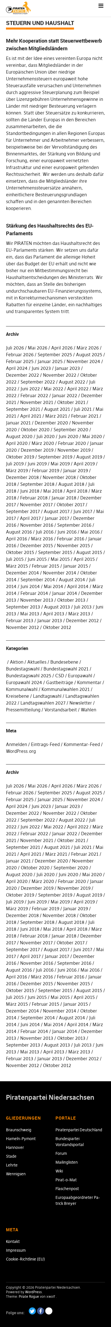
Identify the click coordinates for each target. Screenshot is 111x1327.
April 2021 (30, 416)
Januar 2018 (64, 498)
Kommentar (89, 682)
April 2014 (78, 586)
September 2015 (55, 552)
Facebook (40, 1310)
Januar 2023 (67, 368)
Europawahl (80, 675)
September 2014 (37, 579)
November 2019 (74, 450)
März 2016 (42, 538)
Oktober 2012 (57, 627)
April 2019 (84, 463)
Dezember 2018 (22, 477)
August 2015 (89, 552)
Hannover (15, 1147)
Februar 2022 (34, 395)
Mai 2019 (60, 463)
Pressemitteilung (23, 710)
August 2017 (56, 511)
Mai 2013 (29, 613)
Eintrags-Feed (45, 744)
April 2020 (17, 443)
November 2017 (36, 504)
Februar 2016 (70, 538)
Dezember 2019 (37, 450)
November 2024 (83, 361)
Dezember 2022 (22, 375)
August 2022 (72, 382)
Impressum (16, 1250)
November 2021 (36, 402)
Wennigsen (16, 1173)
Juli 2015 (15, 559)
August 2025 (89, 354)
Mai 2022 (53, 388)
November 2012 (22, 627)
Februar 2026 (20, 354)
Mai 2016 (90, 532)
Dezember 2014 (22, 573)
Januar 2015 (75, 566)
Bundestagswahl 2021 (66, 669)
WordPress (33, 1292)
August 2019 (89, 457)
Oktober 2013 (71, 600)
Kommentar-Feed (82, 744)
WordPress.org (21, 751)
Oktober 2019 (20, 457)
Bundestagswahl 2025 (28, 675)
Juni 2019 (37, 463)
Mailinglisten (67, 1162)
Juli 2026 (15, 348)
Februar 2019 (45, 470)
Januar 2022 (64, 395)
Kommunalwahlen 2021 (66, 689)
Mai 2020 (92, 436)
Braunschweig (18, 1129)
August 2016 (19, 532)
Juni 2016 (67, 532)
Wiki (59, 1171)
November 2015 (73, 545)
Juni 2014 (30, 586)
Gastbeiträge (59, 682)
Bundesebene (64, 662)
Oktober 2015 (20, 552)
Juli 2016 (45, 532)
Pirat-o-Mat (66, 1179)
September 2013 (23, 607)
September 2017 (23, 511)
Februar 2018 (34, 498)
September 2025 (55, 354)
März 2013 (79, 613)
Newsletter (80, 703)
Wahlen (88, 710)
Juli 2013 (83, 607)
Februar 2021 (84, 416)
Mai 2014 (53, 586)
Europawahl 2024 (24, 682)
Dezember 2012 (82, 620)
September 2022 (37, 382)
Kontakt (13, 1241)
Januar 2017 (57, 518)
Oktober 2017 (71, 504)
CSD (59, 675)
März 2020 (43, 443)
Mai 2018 (52, 491)
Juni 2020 (68, 436)
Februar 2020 (72, 443)
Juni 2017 (82, 511)
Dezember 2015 (36, 545)
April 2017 (30, 518)
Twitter (32, 1310)
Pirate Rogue (29, 1296)
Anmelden (16, 744)
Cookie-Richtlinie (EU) (25, 1259)
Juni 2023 (41, 368)
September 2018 (37, 484)
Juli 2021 (83, 409)
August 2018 (71, 484)
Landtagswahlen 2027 (42, 703)
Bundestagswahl (23, 669)
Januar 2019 (75, 470)
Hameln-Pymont (21, 1138)
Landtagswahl (47, 696)
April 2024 (17, 368)
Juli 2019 (15, 463)
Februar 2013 (19, 620)
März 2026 (88, 348)
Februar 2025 (20, 361)
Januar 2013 (49, 620)
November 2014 (59, 573)
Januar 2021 (18, 423)
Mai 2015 (60, 559)
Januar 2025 (50, 361)
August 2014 (72, 579)
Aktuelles (36, 662)
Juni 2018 (29, 491)
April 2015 (84, 559)
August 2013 (57, 607)
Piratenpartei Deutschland (79, 1129)
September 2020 (71, 429)
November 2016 (36, 525)
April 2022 (78, 388)
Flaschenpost (67, 1188)
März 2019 (17, 470)
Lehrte (12, 1165)
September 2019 (55, 457)
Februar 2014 (34, 593)
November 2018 (59, 477)
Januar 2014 (64, 593)
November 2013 (36, 600)
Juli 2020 (45, 436)
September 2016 (74, 525)
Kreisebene (17, 696)
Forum (61, 1153)
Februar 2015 (45, 566)
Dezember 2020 (51, 423)
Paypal (48, 1310)
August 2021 (57, 409)
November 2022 (59, 375)
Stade (11, 1156)
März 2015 (17, 566)
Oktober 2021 (71, 402)
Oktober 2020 (35, 429)
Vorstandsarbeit (60, 710)
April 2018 (76, 491)
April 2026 (62, 348)
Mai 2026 (37, 348)
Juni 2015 (37, 559)
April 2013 (53, 613)
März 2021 (56, 416)
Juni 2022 (30, 388)
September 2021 (23, 409)
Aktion (16, 662)
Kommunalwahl (22, 689)
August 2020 (19, 436)
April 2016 (16, 538)
